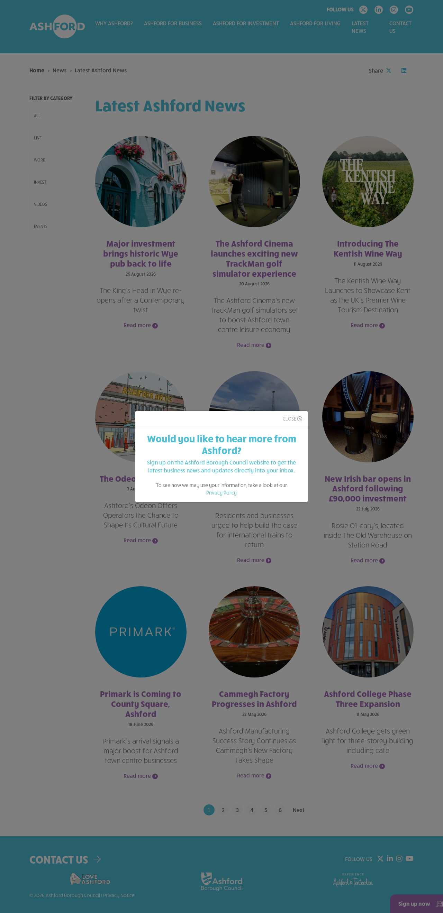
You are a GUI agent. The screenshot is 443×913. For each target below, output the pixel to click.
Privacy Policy (221, 493)
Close (290, 419)
